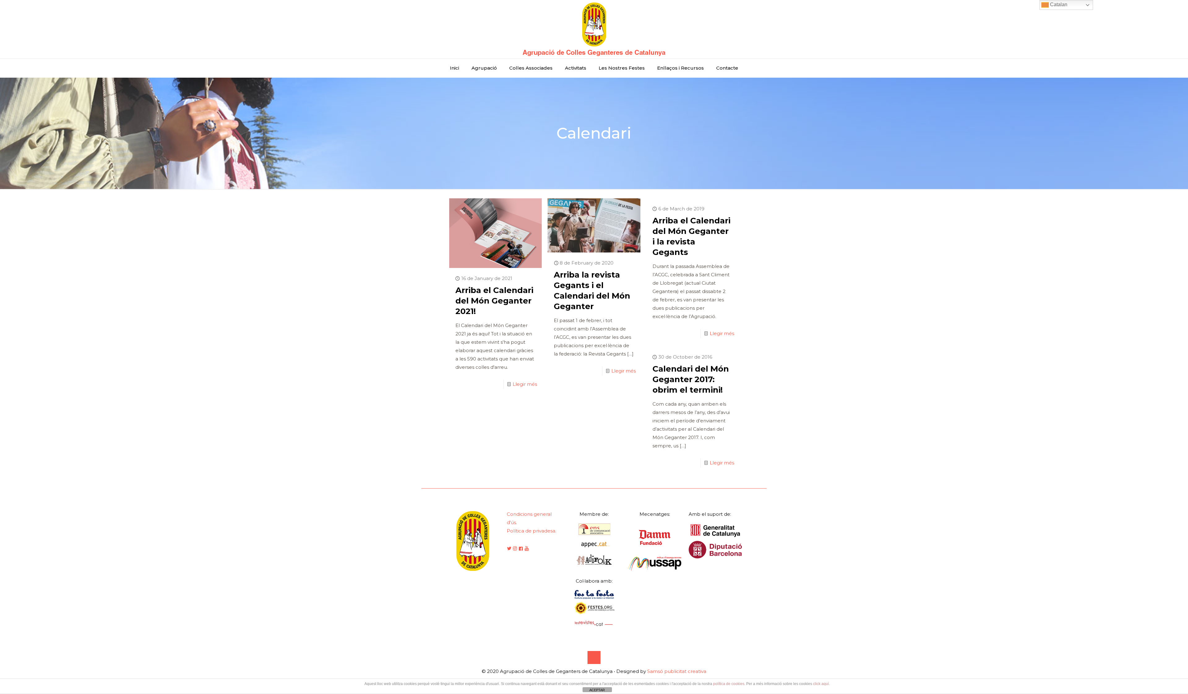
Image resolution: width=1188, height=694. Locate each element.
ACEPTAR (597, 690)
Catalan (1058, 4)
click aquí (821, 684)
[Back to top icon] (594, 657)
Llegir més (525, 384)
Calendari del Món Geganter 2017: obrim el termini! (690, 379)
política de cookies (728, 684)
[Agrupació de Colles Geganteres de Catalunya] (594, 29)
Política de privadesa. (531, 531)
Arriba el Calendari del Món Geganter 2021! (494, 300)
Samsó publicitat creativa (676, 671)
